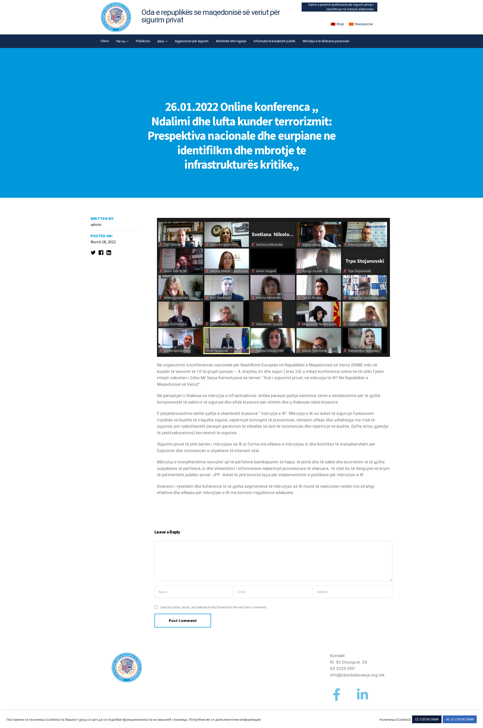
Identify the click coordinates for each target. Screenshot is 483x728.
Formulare (282, 655)
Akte (160, 41)
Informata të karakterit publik (274, 41)
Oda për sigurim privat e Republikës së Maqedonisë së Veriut (183, 662)
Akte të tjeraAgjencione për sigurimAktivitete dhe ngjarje (237, 668)
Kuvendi (165, 674)
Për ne (120, 41)
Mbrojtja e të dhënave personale (326, 41)
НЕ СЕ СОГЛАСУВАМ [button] (460, 719)
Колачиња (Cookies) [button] (395, 719)
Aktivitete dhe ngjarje (231, 41)
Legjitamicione (287, 668)
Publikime (143, 41)
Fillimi (105, 41)
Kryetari (165, 687)
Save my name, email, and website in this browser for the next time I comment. (213, 607)
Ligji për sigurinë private (180, 700)
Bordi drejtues (171, 681)
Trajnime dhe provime (293, 674)
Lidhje (278, 681)
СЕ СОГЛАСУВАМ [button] (426, 719)
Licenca (280, 662)
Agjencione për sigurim (192, 41)
